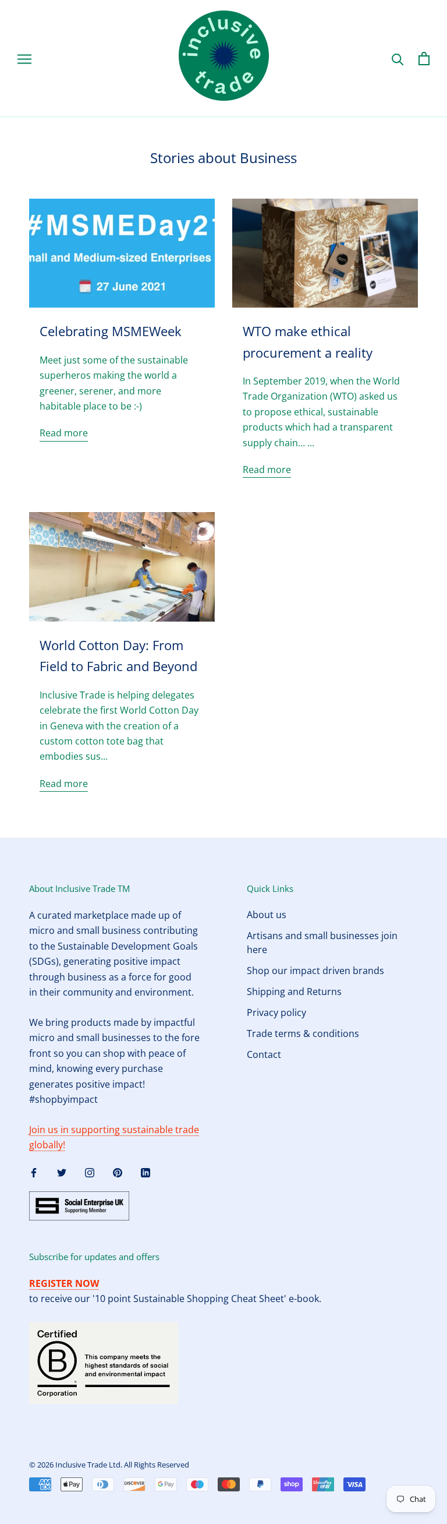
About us (266, 914)
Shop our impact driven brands (315, 970)
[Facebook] (33, 1172)
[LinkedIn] (145, 1172)
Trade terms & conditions (303, 1033)
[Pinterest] (117, 1172)
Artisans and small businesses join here (322, 942)
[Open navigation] (24, 58)
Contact (264, 1054)
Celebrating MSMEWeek (111, 331)
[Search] (398, 58)
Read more (64, 432)
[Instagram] (89, 1172)
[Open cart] (424, 58)
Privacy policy (276, 1012)
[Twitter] (61, 1172)
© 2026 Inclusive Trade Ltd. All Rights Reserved (109, 1464)
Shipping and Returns (294, 991)
